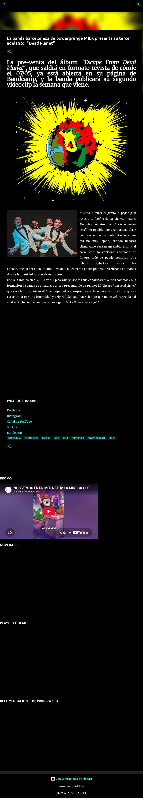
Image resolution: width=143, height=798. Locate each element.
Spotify (12, 427)
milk (65, 438)
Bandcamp (14, 432)
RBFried (81, 786)
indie (56, 438)
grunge (46, 438)
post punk (78, 438)
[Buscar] (15, 4)
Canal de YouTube (19, 421)
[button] (9, 51)
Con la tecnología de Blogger (73, 778)
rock (112, 438)
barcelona (14, 438)
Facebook (13, 410)
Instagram (14, 416)
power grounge (97, 438)
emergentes (31, 438)
